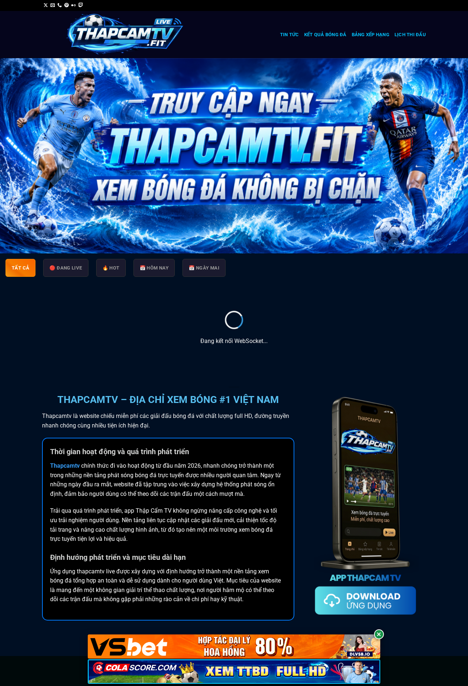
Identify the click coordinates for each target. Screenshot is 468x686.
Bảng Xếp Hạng (370, 34)
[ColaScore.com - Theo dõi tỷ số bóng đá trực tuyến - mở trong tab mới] (234, 671)
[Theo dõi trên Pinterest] (66, 5)
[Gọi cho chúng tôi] (59, 5)
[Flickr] (73, 5)
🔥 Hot (111, 268)
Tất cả (20, 268)
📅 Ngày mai (204, 268)
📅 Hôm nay (154, 268)
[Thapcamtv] (125, 34)
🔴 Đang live (65, 268)
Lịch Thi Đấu (410, 34)
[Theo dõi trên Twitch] (81, 5)
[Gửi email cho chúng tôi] (52, 5)
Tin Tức (289, 34)
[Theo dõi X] (46, 5)
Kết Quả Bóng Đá (325, 34)
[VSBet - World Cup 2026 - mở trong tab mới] (234, 646)
